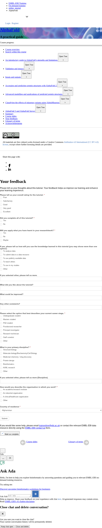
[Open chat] (2, 450)
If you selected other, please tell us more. (18, 275)
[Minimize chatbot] (3, 458)
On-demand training (17, 6)
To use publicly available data (14, 258)
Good (5, 205)
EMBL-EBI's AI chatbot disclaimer (19, 501)
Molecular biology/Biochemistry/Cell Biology (20, 353)
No (4, 224)
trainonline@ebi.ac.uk (49, 425)
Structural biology (10, 350)
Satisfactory (7, 201)
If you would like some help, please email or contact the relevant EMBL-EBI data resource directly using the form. (48, 426)
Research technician (11, 334)
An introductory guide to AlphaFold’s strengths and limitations (36, 60)
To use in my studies (11, 265)
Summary (9, 114)
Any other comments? (10, 304)
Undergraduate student (12, 316)
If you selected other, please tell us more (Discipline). (24, 377)
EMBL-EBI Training (17, 3)
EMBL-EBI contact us (35, 428)
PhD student (8, 323)
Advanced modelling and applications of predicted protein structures (38, 94)
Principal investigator (11, 330)
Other (5, 269)
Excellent (6, 212)
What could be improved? (11, 294)
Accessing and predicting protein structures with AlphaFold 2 (35, 86)
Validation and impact (19, 69)
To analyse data (9, 251)
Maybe (5, 240)
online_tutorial (15, 8)
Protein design (8, 361)
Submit (4, 418)
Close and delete (22, 527)
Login (7, 23)
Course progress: (7, 42)
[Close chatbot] (10, 458)
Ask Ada (3, 496)
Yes (4, 220)
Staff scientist (8, 337)
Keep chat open (7, 527)
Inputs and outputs (17, 77)
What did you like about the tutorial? (16, 285)
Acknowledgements (13, 123)
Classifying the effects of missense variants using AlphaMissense (37, 102)
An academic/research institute (15, 389)
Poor (5, 197)
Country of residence (10, 407)
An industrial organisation (12, 393)
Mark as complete (11, 434)
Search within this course (15, 52)
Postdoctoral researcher (12, 327)
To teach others (9, 262)
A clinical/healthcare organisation (15, 397)
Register (15, 23)
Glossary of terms (12, 121)
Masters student (9, 319)
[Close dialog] (2, 514)
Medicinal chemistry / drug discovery (17, 357)
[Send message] (35, 494)
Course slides (10, 116)
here (59, 499)
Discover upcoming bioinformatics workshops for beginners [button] (25, 489)
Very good (7, 208)
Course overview (12, 49)
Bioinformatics (8, 364)
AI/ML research (9, 368)
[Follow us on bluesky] (9, 163)
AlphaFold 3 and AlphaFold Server (25, 111)
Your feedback (11, 118)
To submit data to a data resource (16, 255)
